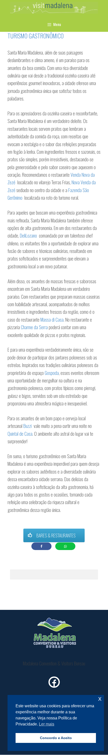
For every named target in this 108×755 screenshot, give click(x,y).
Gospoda (52, 372)
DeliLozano (29, 235)
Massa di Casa (52, 319)
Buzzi (27, 425)
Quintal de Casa (20, 433)
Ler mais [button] (46, 724)
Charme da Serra (34, 326)
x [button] (99, 698)
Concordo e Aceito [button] (56, 738)
